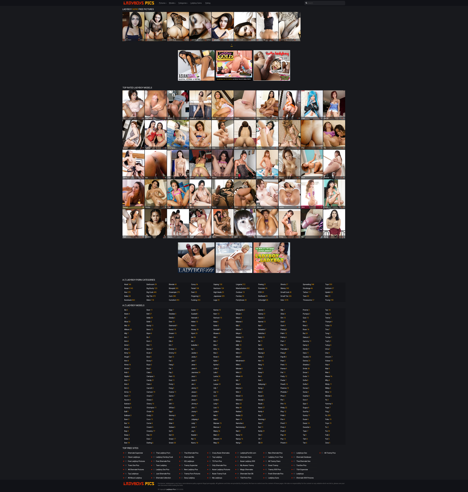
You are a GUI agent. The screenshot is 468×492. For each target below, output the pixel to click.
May (216, 443)
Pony (283, 427)
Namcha (240, 423)
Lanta (217, 376)
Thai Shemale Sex (303, 461)
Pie (282, 400)
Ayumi (127, 400)
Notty (261, 412)
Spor (305, 404)
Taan (305, 431)
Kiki (215, 337)
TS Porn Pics (217, 461)
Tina (327, 329)
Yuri (327, 439)
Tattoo (307, 292)
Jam (193, 361)
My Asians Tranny (247, 465)
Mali (216, 419)
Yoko (328, 419)
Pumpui (306, 314)
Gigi (171, 412)
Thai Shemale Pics (191, 453)
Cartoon (151, 392)
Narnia (262, 322)
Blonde (173, 284)
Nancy (239, 439)
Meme (239, 329)
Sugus (306, 408)
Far (171, 369)
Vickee (329, 361)
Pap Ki (284, 357)
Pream (284, 443)
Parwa (284, 369)
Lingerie (240, 284)
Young (329, 300)
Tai (305, 435)
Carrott (150, 388)
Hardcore (219, 288)
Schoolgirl (263, 300)
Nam (239, 419)
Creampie (174, 292)
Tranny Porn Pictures (192, 474)
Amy (127, 353)
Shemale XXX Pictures (305, 478)
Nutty (261, 431)
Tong (327, 333)
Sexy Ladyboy (189, 478)
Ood (283, 322)
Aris (126, 384)
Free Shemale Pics (163, 461)
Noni (260, 392)
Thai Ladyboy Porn (163, 453)
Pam (283, 341)
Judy (193, 423)
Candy (150, 380)
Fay (171, 372)
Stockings (308, 288)
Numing (262, 419)
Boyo (149, 365)
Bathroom (152, 284)
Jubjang (195, 419)
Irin (193, 341)
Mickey (240, 337)
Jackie (194, 353)
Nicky (261, 357)
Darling (150, 443)
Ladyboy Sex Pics (162, 470)
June (193, 427)
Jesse (194, 392)
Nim (261, 361)
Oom (283, 326)
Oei (260, 435)
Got (171, 435)
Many (217, 431)
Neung (261, 353)
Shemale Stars (246, 457)
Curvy (194, 284)
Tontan (328, 337)
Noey (260, 372)
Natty (261, 337)
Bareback (129, 300)
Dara (149, 439)
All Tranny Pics (330, 453)
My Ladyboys (217, 478)
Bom (149, 341)
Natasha (262, 329)
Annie (127, 369)
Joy (193, 415)
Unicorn (328, 357)
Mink (238, 365)
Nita (260, 369)
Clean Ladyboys (134, 457)
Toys (328, 284)
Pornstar (262, 288)
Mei (238, 326)
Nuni (260, 423)
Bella (150, 318)
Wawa (328, 376)
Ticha (328, 326)
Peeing (262, 284)
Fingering (196, 296)
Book (149, 353)
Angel (127, 357)
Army (127, 392)
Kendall (217, 329)
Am (126, 337)
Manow (217, 427)
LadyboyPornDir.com (248, 453)
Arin (127, 380)
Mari (216, 435)
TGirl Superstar (302, 470)
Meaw (239, 314)
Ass (127, 292)
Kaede (194, 435)
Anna (127, 365)
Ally (126, 333)
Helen (194, 322)
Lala (216, 372)
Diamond (173, 326)
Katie (216, 326)
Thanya (328, 322)
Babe (127, 296)
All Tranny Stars (274, 461)
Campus (150, 376)
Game (172, 396)
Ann (126, 361)
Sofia (305, 380)
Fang (171, 365)
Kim (216, 341)
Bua (149, 369)
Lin (215, 396)
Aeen (127, 314)
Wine (328, 392)
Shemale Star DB (246, 474)
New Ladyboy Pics (191, 470)
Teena (328, 318)
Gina (171, 419)
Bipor (149, 333)
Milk (238, 345)
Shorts (284, 284)
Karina (217, 310)
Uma (327, 349)
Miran (239, 376)
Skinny (285, 288)
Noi (260, 376)
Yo (328, 415)
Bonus (150, 349)
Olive (283, 314)
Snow (306, 372)
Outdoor (240, 292)
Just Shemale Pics (163, 474)
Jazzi (194, 380)
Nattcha (262, 333)
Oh (260, 439)
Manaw (218, 423)
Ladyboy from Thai (275, 457)
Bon (149, 345)
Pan (283, 345)
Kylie (216, 361)
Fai (170, 361)
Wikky (328, 388)
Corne (150, 423)
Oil (260, 443)
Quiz (306, 318)
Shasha (306, 365)
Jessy (194, 400)
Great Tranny (273, 465)
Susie (305, 419)
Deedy (172, 318)
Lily (216, 392)
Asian (128, 288)
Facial (195, 288)
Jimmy (194, 404)
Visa (327, 365)
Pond (284, 423)
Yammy (329, 404)
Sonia (306, 392)
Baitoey (128, 408)
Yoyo (328, 423)
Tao (327, 310)
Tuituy (328, 345)
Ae (126, 310)
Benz (150, 329)
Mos (239, 408)
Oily (283, 310)
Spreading (308, 284)
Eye (171, 357)
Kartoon (218, 318)
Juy (193, 431)
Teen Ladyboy (161, 465)
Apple (127, 376)
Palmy (284, 337)
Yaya (327, 408)
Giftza (172, 408)
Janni (194, 369)
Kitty (216, 349)
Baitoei (127, 404)
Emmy (172, 353)
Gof (171, 431)
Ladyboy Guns (273, 478)
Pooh (283, 431)
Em (171, 345)
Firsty (171, 384)
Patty (284, 376)
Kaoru (194, 443)
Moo (239, 404)
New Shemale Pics (275, 453)
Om (283, 318)
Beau (127, 435)
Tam (305, 439)
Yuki (327, 435)
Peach (284, 384)
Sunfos (306, 412)
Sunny (306, 415)
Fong (171, 388)
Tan (305, 443)
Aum (127, 396)
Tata (328, 314)
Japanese (219, 296)
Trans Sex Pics (133, 465)
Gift (171, 404)
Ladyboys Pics (171, 489)
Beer (150, 310)
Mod (238, 384)
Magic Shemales (246, 470)
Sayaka (307, 357)
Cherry (150, 404)
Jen (193, 384)
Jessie (194, 396)
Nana (239, 435)
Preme (306, 310)
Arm (126, 388)
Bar (126, 423)
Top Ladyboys (133, 474)
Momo (239, 388)
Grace (172, 439)
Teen (306, 296)
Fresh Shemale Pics (275, 474)
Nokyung (262, 384)
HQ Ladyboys (189, 461)
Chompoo (151, 408)
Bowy (149, 361)
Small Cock (286, 292)
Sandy (306, 349)
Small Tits (286, 296)
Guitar (194, 310)
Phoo (283, 396)
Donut (172, 329)
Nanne (261, 310)
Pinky (284, 408)
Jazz (193, 376)
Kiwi (216, 353)
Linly (216, 404)
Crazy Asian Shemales (221, 453)
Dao (149, 435)
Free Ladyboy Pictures (136, 461)
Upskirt (329, 292)
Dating (207, 3)
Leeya (217, 384)
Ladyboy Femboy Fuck (164, 457)
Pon (283, 419)
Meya (239, 333)
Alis (126, 326)
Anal (127, 284)
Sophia (306, 396)
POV (261, 292)
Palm (284, 333)
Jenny (194, 388)
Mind (238, 357)
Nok (260, 380)
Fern (172, 376)
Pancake (285, 349)
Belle (149, 322)
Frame (172, 392)
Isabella (194, 345)
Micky (239, 341)
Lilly (216, 388)
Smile (306, 369)
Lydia (216, 412)
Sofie (305, 384)
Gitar (171, 423)
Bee (127, 443)
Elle (171, 341)
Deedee (172, 314)
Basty (127, 427)
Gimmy (172, 415)
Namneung (241, 427)
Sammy (307, 341)
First (172, 380)
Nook (260, 404)
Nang (238, 443)
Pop (283, 435)
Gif (170, 400)
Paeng (284, 329)
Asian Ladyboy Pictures (221, 470)
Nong (261, 388)
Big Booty (152, 288)
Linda (216, 400)
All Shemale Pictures (136, 470)
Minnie (239, 369)
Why (327, 380)
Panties (240, 296)
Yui (327, 431)
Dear (171, 310)
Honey (194, 329)
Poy (283, 439)
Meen (239, 318)
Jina (194, 408)
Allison (128, 329)
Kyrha (216, 365)
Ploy (283, 412)
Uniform (329, 288)
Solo (284, 300)
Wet (328, 296)
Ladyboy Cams (196, 3)
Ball (126, 412)
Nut (260, 427)
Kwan (216, 357)
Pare (283, 361)
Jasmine (195, 372)
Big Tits (151, 296)
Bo (148, 337)
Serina (306, 361)
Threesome (308, 300)
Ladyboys (300, 474)
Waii (327, 369)
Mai (216, 415)
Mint (239, 372)
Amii (126, 345)
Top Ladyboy (217, 457)
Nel (260, 345)
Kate (216, 322)
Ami (126, 341)
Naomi (261, 318)
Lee (216, 380)
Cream (150, 427)
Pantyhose (241, 300)
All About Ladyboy (135, 478)
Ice (193, 337)
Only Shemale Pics (219, 465)
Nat (260, 326)
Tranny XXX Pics (274, 470)
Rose (306, 329)
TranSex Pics (301, 465)
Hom (193, 326)
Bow (149, 357)
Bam (126, 419)
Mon (238, 392)
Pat (283, 372)
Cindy (150, 415)
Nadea (239, 412)
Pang (283, 353)
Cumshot (174, 300)
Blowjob (173, 288)
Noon (261, 408)
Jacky (194, 357)
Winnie (328, 396)
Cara (149, 384)
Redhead (263, 296)
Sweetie (307, 427)
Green (172, 443)
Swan (306, 423)
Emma (172, 349)
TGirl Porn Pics (245, 478)
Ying (327, 412)
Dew (172, 322)
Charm (150, 396)
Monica (239, 400)
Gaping (218, 284)
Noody (261, 400)
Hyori (194, 333)
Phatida (284, 392)
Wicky (328, 384)
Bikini (150, 300)
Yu (327, 427)
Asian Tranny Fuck (219, 474)
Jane (193, 365)
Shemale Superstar (135, 453)
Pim (283, 404)
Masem (218, 439)
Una (327, 353)
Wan (327, 372)
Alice (127, 322)
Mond (239, 396)
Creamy (151, 431)
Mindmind (240, 361)
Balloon (127, 415)
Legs (216, 300)
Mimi (239, 353)
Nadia (239, 415)
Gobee (172, 427)
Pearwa (285, 388)
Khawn (217, 333)
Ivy (193, 349)
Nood (261, 396)
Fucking (195, 300)
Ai (125, 318)
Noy (260, 415)
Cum (172, 296)
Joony (194, 412)
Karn (216, 314)
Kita (216, 345)
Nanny (261, 314)
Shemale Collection (163, 478)
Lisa (216, 408)
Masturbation (243, 288)
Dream (172, 333)
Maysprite (240, 310)
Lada (216, 369)
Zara (327, 443)
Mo (238, 380)
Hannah (195, 318)
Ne (260, 341)
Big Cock (151, 292)
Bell (149, 314)
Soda (306, 376)
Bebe (127, 439)
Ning (261, 365)
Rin (305, 322)
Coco (150, 419)
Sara (306, 353)
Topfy (328, 341)
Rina (305, 326)
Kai (193, 439)
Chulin (150, 412)
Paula (283, 380)
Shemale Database (303, 457)
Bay (126, 431)
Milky (238, 349)
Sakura (306, 337)
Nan (238, 431)
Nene (261, 349)
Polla (283, 415)
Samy (306, 345)
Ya (327, 400)
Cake (149, 372)
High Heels (219, 292)
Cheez (150, 400)
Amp (126, 349)
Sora (305, 400)
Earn (171, 337)
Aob (126, 372)
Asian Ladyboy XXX (247, 461)
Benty (150, 326)
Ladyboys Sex (301, 453)
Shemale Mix (189, 457)
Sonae (306, 388)
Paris (284, 365)
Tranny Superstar (191, 465)
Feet (194, 292)
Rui (305, 333)
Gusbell (194, 314)
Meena (239, 322)
